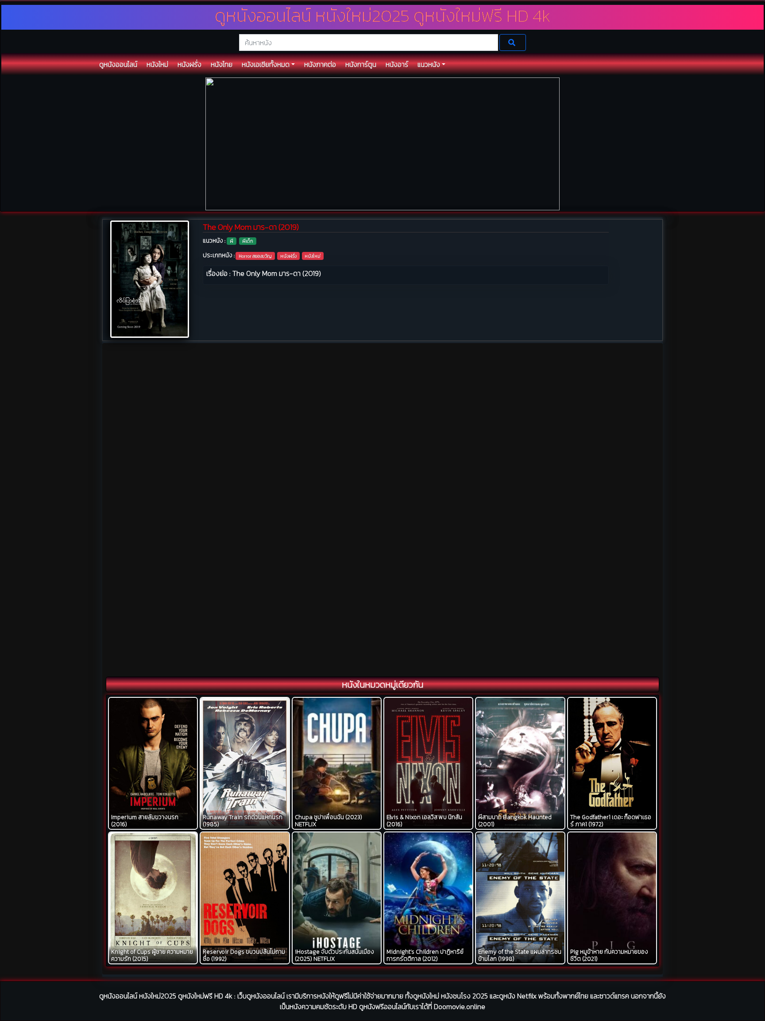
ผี (231, 240)
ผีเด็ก (247, 240)
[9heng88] (382, 143)
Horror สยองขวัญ (255, 255)
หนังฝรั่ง (288, 255)
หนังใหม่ (313, 255)
